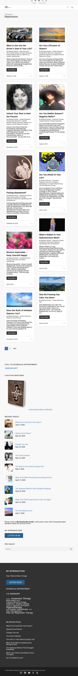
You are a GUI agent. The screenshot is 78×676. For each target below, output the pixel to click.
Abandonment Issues (25, 195)
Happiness (42, 182)
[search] (68, 7)
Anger (8, 197)
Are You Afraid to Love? (14, 658)
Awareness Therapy (57, 119)
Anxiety (54, 51)
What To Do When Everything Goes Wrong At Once (19, 643)
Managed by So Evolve (38, 670)
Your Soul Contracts (13, 636)
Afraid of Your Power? (14, 629)
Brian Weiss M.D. (24, 51)
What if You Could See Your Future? (19, 626)
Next (15, 348)
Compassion (57, 53)
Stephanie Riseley (13, 51)
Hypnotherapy (16, 56)
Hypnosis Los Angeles (52, 54)
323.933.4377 (15, 594)
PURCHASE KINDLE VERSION (40, 410)
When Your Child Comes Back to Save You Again (20, 653)
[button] (72, 7)
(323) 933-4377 (11, 368)
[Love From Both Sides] (17, 410)
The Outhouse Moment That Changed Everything (19, 648)
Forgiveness (17, 198)
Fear (20, 259)
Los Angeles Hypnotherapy (55, 184)
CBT (7, 53)
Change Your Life (12, 633)
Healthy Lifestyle (11, 54)
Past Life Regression (53, 243)
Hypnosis (18, 54)
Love (30, 609)
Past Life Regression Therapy (20, 124)
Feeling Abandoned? (16, 193)
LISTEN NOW (14, 535)
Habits (23, 259)
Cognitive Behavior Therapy (17, 53)
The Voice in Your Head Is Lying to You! (20, 639)
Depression (28, 53)
